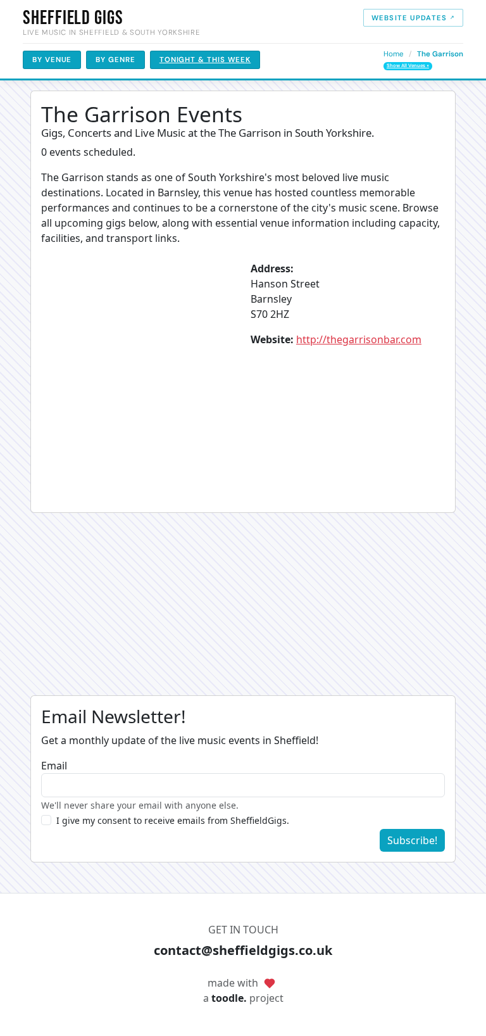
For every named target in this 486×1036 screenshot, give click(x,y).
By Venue (52, 60)
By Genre (115, 60)
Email (54, 766)
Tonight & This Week (205, 60)
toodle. (229, 998)
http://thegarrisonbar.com (358, 339)
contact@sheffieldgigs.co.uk (243, 950)
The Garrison (440, 54)
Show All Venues (408, 65)
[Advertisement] (243, 606)
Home (393, 54)
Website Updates (409, 17)
